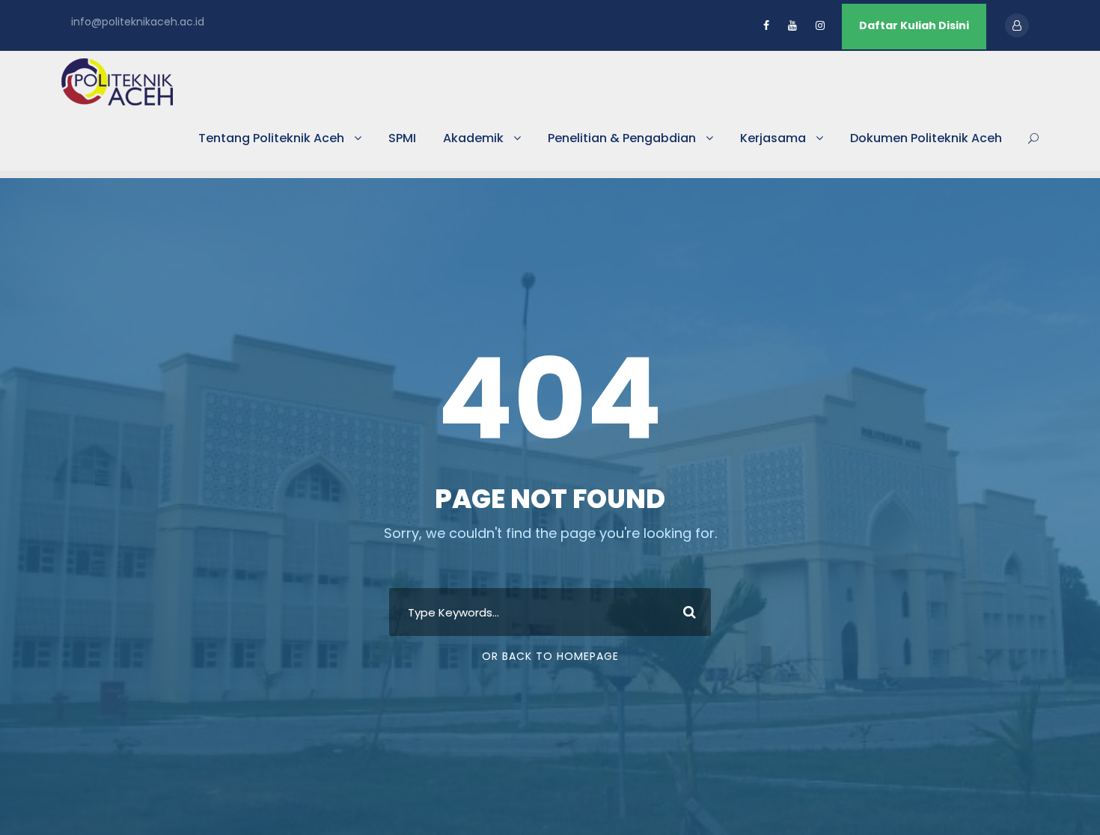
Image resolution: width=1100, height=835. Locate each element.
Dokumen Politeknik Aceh (926, 138)
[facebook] (766, 25)
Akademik (473, 138)
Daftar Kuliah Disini (914, 25)
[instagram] (820, 25)
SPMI (402, 138)
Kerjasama (773, 138)
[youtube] (792, 25)
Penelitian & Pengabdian (622, 138)
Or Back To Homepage (550, 656)
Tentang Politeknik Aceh (271, 138)
